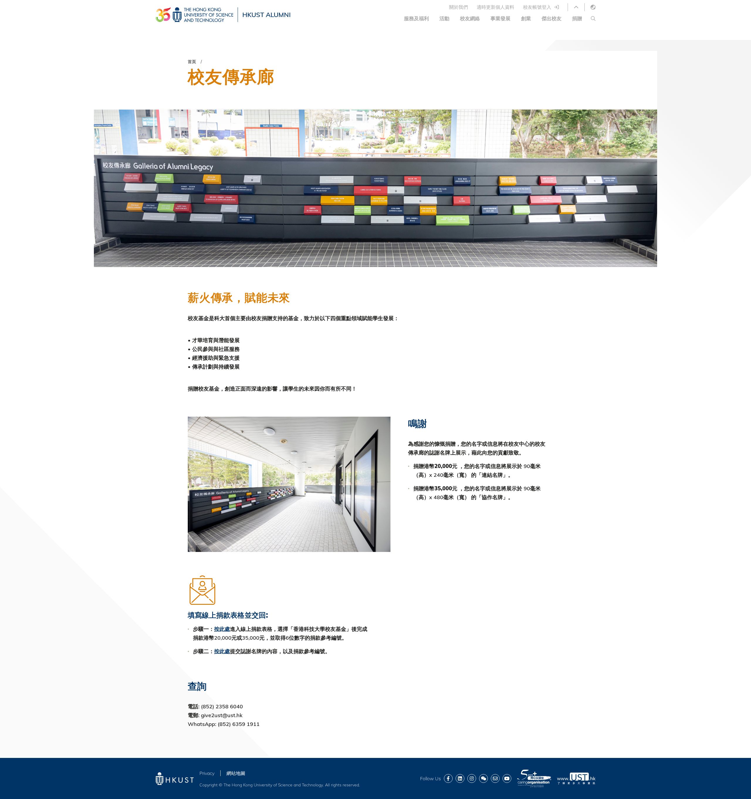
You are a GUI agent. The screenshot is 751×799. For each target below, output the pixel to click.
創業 (526, 18)
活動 (444, 18)
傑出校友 (551, 18)
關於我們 (458, 7)
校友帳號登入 (537, 7)
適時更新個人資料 (495, 7)
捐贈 (577, 18)
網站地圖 (235, 773)
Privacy (206, 773)
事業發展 (500, 18)
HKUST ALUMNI (266, 15)
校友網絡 (470, 18)
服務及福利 (416, 18)
